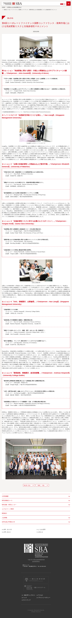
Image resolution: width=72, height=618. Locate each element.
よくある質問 (41, 529)
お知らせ (40, 532)
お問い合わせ (7, 532)
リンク (25, 597)
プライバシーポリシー (44, 597)
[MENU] (68, 3)
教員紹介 (4, 513)
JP (61, 4)
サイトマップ (26, 600)
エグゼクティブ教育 (8, 509)
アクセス (40, 595)
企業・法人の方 (7, 529)
